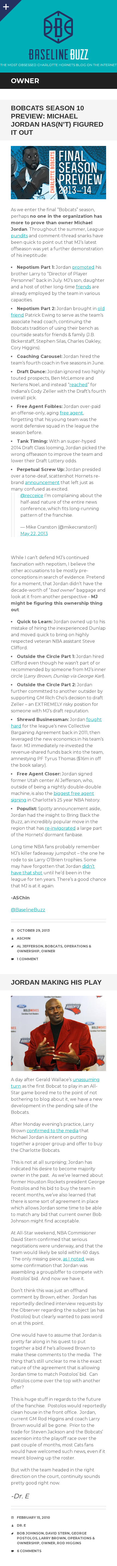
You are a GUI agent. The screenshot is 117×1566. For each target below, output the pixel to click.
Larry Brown (52, 1538)
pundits (19, 235)
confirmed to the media (52, 1130)
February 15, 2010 (33, 1517)
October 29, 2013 (33, 930)
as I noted (73, 1259)
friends (83, 286)
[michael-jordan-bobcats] (58, 1033)
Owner (48, 951)
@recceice (31, 495)
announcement (42, 482)
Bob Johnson (30, 1533)
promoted (83, 267)
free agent (71, 413)
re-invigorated (60, 828)
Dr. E (21, 1525)
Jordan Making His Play (56, 982)
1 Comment (27, 959)
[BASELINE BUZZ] (58, 27)
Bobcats (53, 946)
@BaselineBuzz (28, 909)
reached (78, 384)
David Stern (57, 1533)
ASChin (23, 938)
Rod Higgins (69, 1543)
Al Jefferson (30, 946)
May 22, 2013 (34, 533)
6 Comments (29, 1551)
